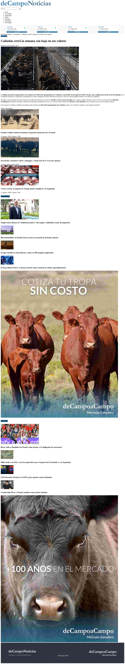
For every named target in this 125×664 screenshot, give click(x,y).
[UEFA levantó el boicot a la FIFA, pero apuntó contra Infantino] (7, 473)
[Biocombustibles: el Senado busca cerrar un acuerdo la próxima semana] (7, 234)
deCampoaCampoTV (93, 105)
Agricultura (8, 15)
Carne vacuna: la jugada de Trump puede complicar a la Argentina (28, 189)
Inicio (6, 12)
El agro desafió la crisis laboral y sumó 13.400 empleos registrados (27, 253)
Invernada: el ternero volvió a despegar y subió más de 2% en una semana (30, 161)
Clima (6, 17)
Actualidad (8, 14)
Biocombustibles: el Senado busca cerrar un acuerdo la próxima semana (29, 238)
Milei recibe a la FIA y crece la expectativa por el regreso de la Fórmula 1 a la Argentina (36, 462)
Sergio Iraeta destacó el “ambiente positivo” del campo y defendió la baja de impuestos (35, 223)
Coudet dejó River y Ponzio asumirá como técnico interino (24, 492)
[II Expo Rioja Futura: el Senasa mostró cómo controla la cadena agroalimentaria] (7, 264)
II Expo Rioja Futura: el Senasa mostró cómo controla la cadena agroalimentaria (33, 268)
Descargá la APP (63, 655)
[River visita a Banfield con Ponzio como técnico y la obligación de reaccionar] (20, 443)
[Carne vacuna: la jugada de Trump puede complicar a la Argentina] (20, 185)
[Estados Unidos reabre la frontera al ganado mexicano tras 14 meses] (20, 129)
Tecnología (8, 22)
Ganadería (8, 21)
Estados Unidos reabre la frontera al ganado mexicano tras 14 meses (28, 133)
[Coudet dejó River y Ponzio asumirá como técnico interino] (7, 488)
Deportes (7, 19)
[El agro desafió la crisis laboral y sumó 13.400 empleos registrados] (7, 249)
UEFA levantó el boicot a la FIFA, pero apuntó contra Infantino (26, 477)
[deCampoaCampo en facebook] (62, 649)
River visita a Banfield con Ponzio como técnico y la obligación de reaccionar (31, 447)
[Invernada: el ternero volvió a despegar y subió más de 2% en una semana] (20, 157)
